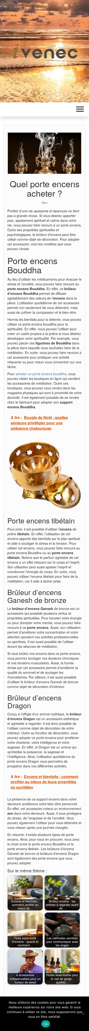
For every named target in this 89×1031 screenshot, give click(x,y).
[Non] (83, 1013)
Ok (46, 1024)
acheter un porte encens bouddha (40, 373)
